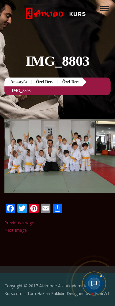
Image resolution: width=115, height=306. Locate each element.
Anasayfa (20, 82)
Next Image (15, 230)
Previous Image (19, 223)
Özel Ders (50, 82)
